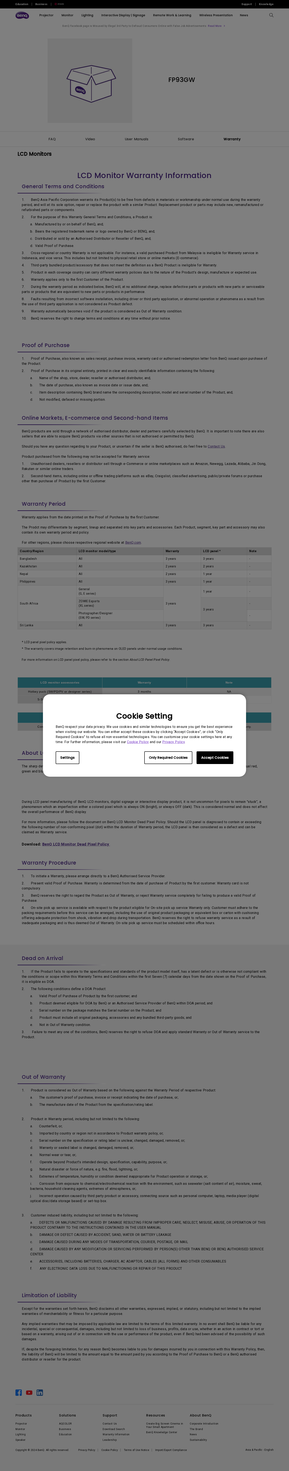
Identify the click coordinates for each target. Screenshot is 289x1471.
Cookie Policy (138, 742)
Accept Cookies (215, 757)
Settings (67, 757)
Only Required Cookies (168, 757)
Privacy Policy (173, 742)
